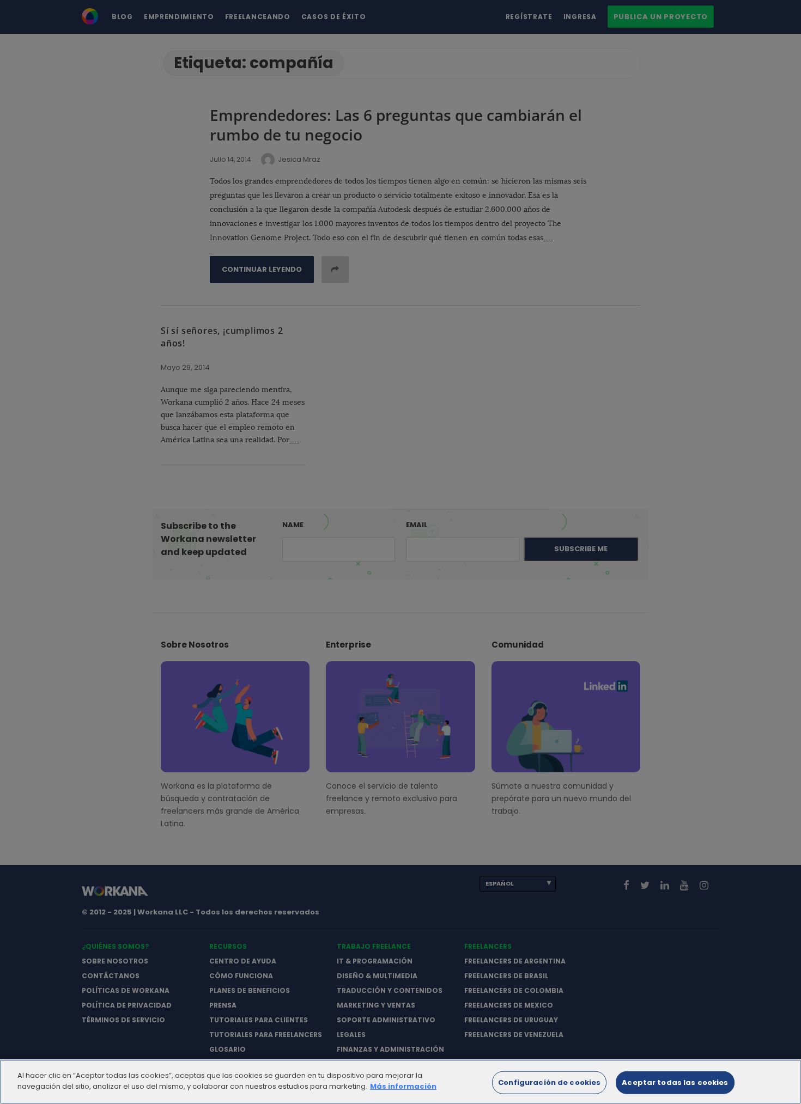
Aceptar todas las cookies (675, 1082)
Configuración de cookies (549, 1082)
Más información (403, 1086)
